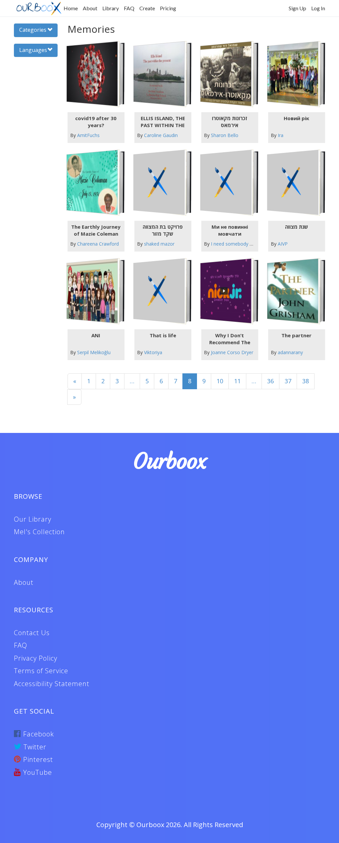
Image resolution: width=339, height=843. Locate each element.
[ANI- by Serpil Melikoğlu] (92, 291)
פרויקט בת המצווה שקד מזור (163, 230)
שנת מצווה (296, 226)
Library (110, 8)
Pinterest (37, 759)
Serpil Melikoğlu (94, 352)
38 (305, 381)
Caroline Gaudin (161, 135)
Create (147, 8)
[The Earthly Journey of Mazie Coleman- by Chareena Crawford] (92, 182)
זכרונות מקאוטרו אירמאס (229, 121)
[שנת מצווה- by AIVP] (292, 182)
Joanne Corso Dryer (232, 352)
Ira (280, 135)
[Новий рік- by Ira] (292, 74)
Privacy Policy (35, 658)
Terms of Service (41, 670)
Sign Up (297, 8)
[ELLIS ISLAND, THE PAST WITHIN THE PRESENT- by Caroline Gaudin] (159, 74)
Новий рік (296, 118)
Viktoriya (153, 352)
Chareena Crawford (98, 244)
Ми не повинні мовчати (230, 230)
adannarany (290, 352)
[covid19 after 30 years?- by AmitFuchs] (92, 74)
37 (288, 381)
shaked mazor (159, 244)
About (90, 8)
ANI (95, 335)
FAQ (129, 8)
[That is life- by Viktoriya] (159, 291)
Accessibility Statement (51, 683)
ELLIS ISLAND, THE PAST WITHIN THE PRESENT (163, 122)
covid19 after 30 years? (96, 121)
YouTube (36, 772)
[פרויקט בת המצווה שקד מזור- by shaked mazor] (159, 182)
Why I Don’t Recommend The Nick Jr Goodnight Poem (229, 339)
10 (220, 381)
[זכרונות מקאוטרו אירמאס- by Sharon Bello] (226, 74)
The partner (296, 335)
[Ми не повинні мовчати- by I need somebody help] (226, 182)
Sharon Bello (224, 135)
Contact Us (32, 632)
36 (270, 381)
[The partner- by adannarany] (292, 291)
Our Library (32, 519)
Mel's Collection (39, 531)
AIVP (283, 244)
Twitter (34, 746)
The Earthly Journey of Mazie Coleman (96, 230)
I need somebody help (235, 244)
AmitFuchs (88, 135)
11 (237, 381)
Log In (318, 8)
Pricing (168, 8)
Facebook (37, 733)
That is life (163, 335)
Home (71, 8)
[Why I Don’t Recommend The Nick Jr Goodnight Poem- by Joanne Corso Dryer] (226, 291)
